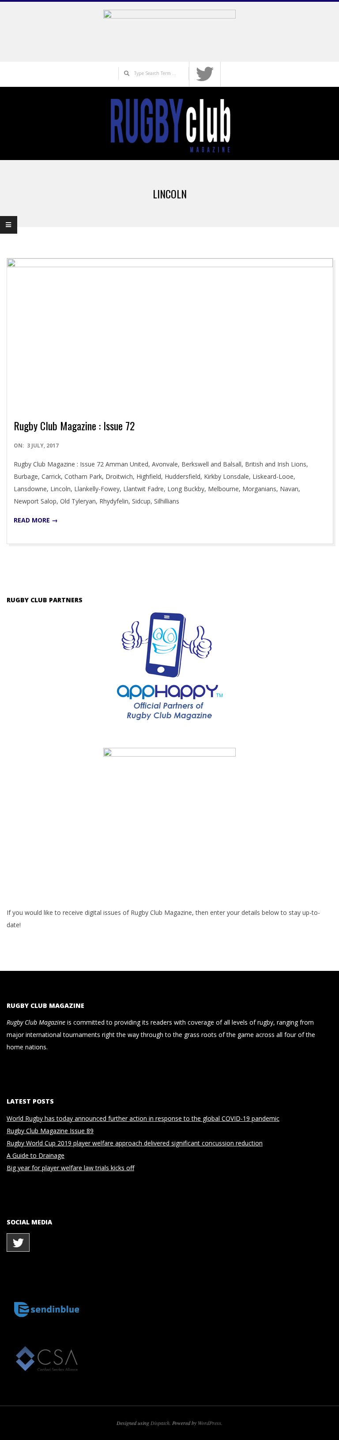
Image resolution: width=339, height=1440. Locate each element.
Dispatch (160, 1422)
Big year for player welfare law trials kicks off (70, 1168)
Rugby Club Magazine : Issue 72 (74, 425)
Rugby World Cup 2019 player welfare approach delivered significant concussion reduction (135, 1143)
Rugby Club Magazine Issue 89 (50, 1131)
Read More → (36, 520)
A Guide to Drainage (35, 1155)
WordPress (209, 1422)
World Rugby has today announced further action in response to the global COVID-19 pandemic (143, 1118)
